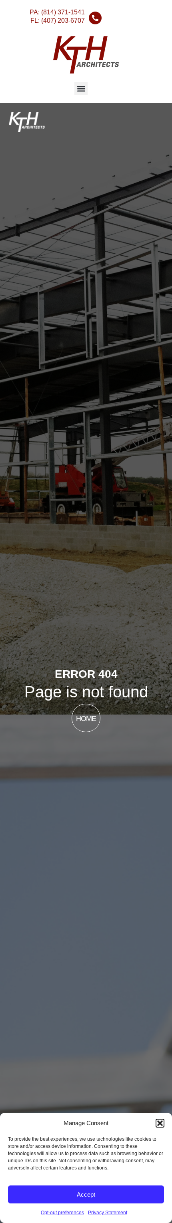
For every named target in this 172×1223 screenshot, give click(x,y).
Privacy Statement (107, 1212)
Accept (86, 1194)
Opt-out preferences (62, 1212)
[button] (160, 1123)
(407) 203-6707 (63, 20)
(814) (63, 12)
